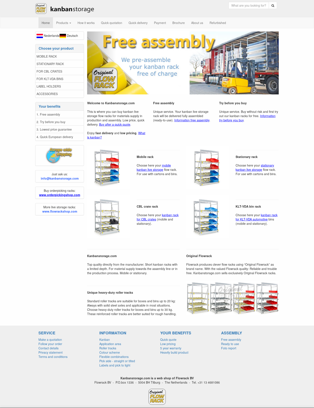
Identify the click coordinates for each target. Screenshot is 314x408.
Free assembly (231, 339)
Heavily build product (174, 352)
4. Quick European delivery (55, 137)
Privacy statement (50, 352)
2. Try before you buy (51, 122)
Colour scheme (109, 352)
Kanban (104, 339)
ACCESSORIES (47, 94)
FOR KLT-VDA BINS (50, 79)
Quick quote (168, 339)
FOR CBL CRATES (49, 71)
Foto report (228, 348)
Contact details (48, 348)
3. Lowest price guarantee (54, 129)
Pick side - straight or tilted (117, 361)
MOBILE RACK (47, 56)
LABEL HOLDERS (49, 86)
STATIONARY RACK (50, 64)
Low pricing (168, 344)
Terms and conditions (52, 356)
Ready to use (230, 344)
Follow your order (50, 344)
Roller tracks (107, 348)
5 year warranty (170, 348)
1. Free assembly (48, 114)
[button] (101, 62)
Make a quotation (50, 339)
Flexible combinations (114, 356)
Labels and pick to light (114, 365)
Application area (110, 344)
